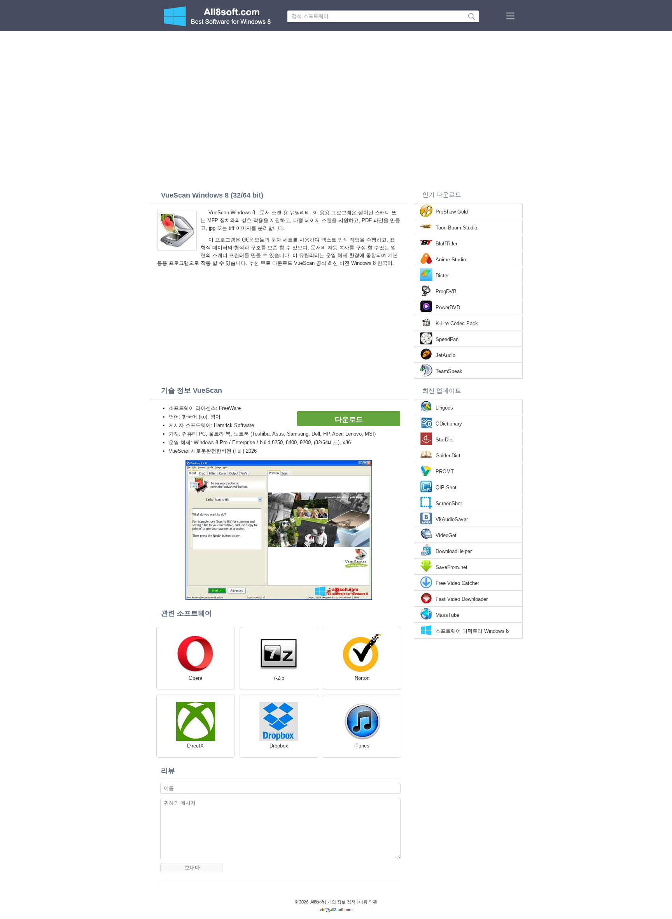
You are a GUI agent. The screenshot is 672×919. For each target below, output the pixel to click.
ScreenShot (449, 503)
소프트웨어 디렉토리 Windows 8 (472, 631)
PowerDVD (448, 307)
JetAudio (445, 355)
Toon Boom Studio (456, 228)
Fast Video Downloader (462, 599)
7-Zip (278, 678)
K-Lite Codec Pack (457, 323)
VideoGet (446, 535)
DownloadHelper (454, 551)
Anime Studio (451, 260)
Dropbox (279, 746)
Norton (362, 678)
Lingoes (444, 408)
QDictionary (449, 424)
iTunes (361, 746)
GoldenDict (448, 456)
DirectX (195, 746)
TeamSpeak (449, 371)
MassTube (447, 615)
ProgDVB (446, 291)
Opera (195, 678)
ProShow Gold (452, 212)
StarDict (445, 440)
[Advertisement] (336, 89)
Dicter (442, 275)
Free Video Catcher (457, 583)
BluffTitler (446, 244)
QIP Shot (446, 487)
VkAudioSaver (452, 519)
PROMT (445, 471)
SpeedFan (447, 339)
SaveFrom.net (451, 567)
